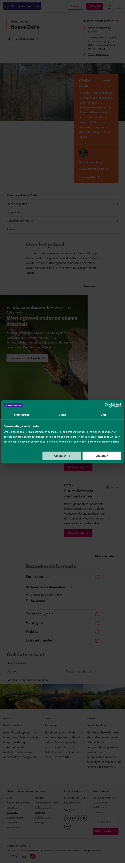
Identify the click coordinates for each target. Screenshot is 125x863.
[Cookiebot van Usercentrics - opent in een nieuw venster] (107, 405)
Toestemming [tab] (21, 414)
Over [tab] (103, 414)
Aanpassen (60, 455)
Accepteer (102, 455)
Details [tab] (63, 414)
